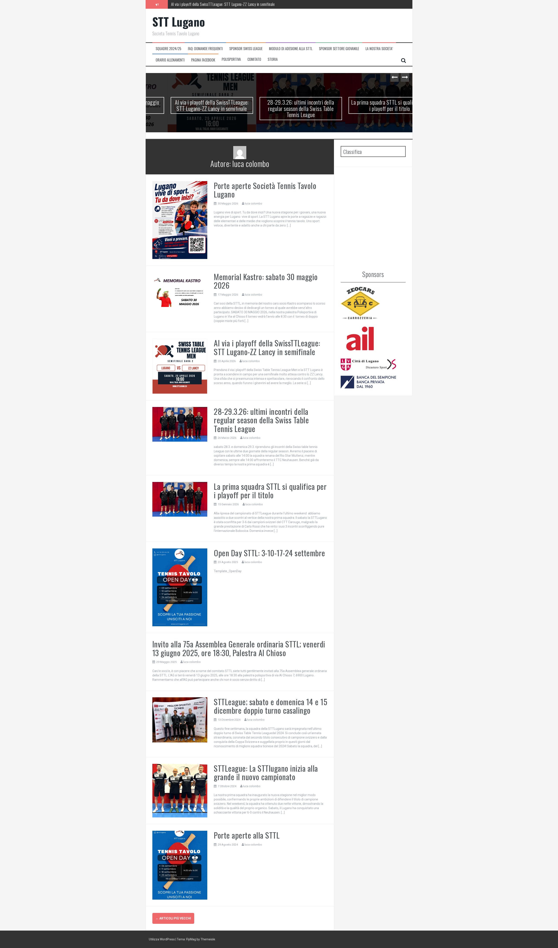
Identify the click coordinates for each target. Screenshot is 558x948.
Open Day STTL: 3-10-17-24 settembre (269, 552)
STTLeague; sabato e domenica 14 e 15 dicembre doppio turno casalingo (270, 706)
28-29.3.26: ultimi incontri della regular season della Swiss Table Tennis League (227, 4)
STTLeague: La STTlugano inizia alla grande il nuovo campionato (266, 772)
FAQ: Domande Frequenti (205, 48)
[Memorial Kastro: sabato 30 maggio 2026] (180, 290)
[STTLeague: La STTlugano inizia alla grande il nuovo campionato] (180, 790)
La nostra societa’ (379, 48)
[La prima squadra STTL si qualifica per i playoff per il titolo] (180, 499)
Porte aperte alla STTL (246, 835)
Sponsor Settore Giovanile (339, 48)
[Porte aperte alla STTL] (180, 865)
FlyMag (191, 939)
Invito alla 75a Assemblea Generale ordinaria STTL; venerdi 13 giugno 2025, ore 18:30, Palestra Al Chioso (238, 648)
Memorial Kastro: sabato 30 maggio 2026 (266, 281)
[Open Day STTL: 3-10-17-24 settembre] (180, 587)
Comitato (254, 59)
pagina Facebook (203, 60)
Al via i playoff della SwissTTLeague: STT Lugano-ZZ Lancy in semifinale (190, 105)
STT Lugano (178, 21)
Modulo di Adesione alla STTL (290, 48)
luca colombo (253, 203)
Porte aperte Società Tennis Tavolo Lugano (265, 190)
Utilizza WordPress (162, 939)
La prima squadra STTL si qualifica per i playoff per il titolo (368, 105)
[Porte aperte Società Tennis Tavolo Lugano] (180, 219)
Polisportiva (231, 59)
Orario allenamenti (170, 60)
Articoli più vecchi (173, 918)
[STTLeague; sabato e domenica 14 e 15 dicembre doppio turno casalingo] (180, 719)
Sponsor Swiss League (245, 48)
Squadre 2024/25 (168, 48)
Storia (273, 59)
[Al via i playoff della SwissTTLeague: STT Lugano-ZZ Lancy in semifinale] (180, 366)
